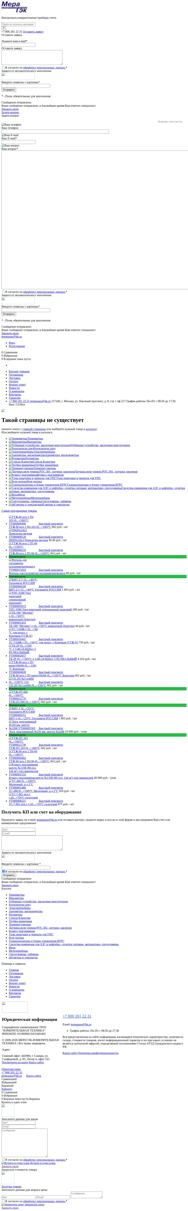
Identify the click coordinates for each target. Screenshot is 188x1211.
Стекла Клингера (44, 461)
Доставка (14, 378)
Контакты (15, 394)
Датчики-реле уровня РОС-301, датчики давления (106, 471)
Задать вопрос (10, 112)
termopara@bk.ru (11, 336)
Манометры (34, 441)
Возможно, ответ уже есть (170, 121)
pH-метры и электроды (55, 504)
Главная (14, 970)
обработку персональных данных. (44, 67)
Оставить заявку (33, 31)
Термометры (35, 438)
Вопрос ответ (17, 384)
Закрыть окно (10, 109)
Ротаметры (32, 458)
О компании (16, 391)
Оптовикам (16, 374)
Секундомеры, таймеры (56, 501)
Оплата (13, 381)
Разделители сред (44, 448)
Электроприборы (44, 451)
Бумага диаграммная (51, 474)
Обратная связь (11, 1069)
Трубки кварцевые (46, 465)
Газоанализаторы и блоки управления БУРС (95, 484)
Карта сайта (36, 1062)
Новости (14, 387)
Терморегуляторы (45, 468)
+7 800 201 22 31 (11, 31)
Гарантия (14, 397)
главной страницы (34, 429)
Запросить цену (34, 1204)
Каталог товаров (19, 371)
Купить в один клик (42, 1163)
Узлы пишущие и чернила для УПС (78, 478)
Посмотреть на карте (15, 1062)
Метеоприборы (40, 498)
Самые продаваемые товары (19, 510)
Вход (12, 342)
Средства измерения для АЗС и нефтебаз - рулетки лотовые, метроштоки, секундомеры (64, 944)
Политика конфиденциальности (98, 1053)
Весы (21, 494)
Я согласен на (36, 67)
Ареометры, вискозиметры (62, 455)
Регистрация (17, 346)
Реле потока (34, 481)
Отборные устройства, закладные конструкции (100, 445)
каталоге (91, 429)
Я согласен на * (36, 1159)
